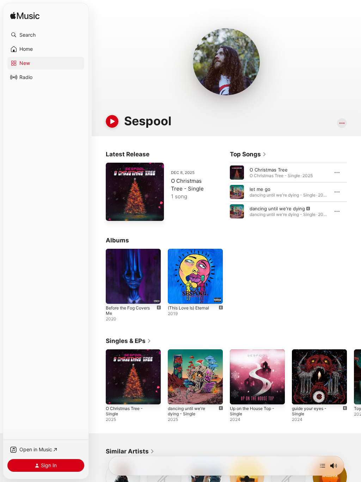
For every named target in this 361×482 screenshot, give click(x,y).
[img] (24, 16)
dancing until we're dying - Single (186, 411)
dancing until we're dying (277, 208)
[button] (46, 35)
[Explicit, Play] (237, 211)
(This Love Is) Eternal (188, 308)
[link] (248, 154)
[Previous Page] (223, 192)
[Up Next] (322, 466)
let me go (260, 189)
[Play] (112, 121)
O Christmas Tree (269, 170)
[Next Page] (354, 192)
